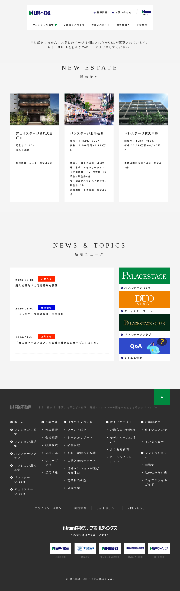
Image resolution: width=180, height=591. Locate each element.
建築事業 (85, 556)
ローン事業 (159, 556)
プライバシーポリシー (50, 508)
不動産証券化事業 (134, 556)
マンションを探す (43, 25)
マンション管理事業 (109, 556)
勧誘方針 (81, 508)
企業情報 (142, 25)
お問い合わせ (123, 12)
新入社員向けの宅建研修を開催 (36, 285)
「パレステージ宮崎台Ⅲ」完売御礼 (39, 314)
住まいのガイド (100, 25)
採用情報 (102, 12)
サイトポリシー (106, 508)
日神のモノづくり (74, 25)
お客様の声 (123, 25)
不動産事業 (60, 556)
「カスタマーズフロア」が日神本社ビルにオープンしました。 (57, 342)
